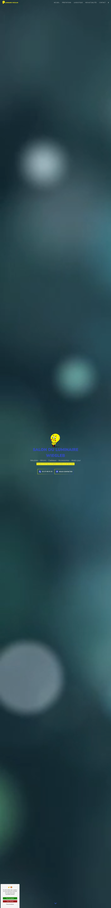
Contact (102, 2)
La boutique (78, 2)
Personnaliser (10, 904)
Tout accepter (10, 898)
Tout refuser (10, 901)
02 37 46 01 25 (47, 471)
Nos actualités (91, 2)
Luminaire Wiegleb (11, 2)
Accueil (56, 2)
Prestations (66, 2)
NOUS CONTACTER (65, 471)
